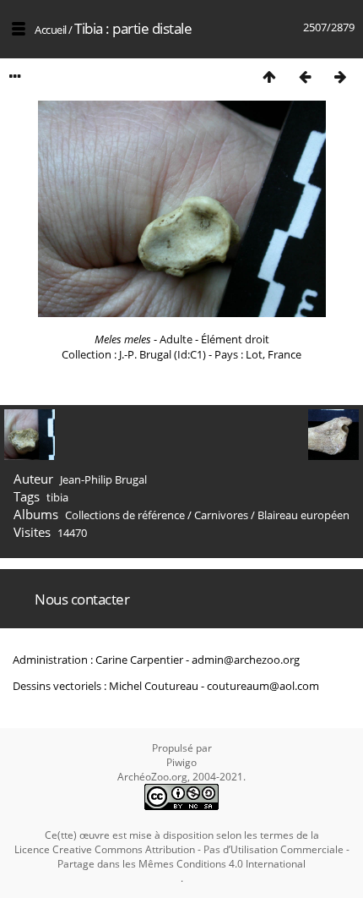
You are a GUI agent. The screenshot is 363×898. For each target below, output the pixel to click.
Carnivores (221, 515)
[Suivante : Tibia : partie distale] (340, 76)
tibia (57, 497)
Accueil (51, 29)
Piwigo (181, 762)
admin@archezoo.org (246, 659)
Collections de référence (125, 515)
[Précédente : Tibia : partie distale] (304, 76)
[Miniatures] (269, 76)
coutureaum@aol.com (263, 685)
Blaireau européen (303, 515)
